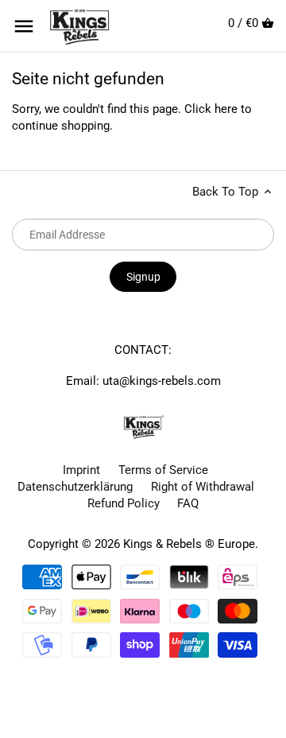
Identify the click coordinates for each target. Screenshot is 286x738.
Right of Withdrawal (202, 487)
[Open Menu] (24, 26)
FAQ (188, 503)
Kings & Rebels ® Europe (189, 544)
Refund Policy (123, 503)
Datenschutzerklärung (75, 487)
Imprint (81, 470)
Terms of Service (163, 470)
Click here (211, 109)
